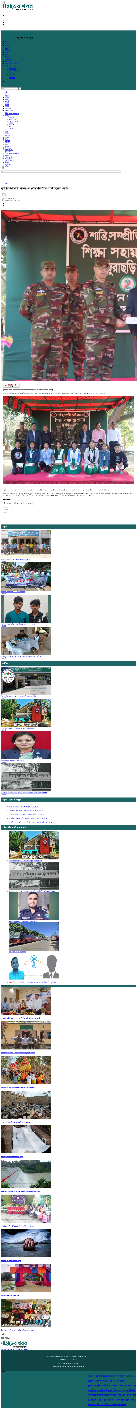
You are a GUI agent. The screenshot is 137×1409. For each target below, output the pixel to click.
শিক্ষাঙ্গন (11, 72)
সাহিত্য (11, 76)
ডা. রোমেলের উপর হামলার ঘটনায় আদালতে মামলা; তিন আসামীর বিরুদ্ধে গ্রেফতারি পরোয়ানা (24, 793)
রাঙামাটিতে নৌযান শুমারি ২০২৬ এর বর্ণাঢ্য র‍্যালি (13, 592)
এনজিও (7, 56)
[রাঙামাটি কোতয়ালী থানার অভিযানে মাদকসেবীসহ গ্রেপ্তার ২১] (26, 558)
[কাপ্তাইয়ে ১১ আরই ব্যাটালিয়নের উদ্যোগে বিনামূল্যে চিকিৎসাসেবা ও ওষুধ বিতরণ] (26, 654)
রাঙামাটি (7, 43)
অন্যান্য (7, 65)
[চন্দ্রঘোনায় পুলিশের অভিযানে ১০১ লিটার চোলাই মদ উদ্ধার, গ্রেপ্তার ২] (26, 622)
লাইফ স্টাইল (12, 74)
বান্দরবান (7, 47)
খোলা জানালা (12, 78)
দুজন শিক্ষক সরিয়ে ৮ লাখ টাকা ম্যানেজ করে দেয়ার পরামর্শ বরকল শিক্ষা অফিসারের (32, 982)
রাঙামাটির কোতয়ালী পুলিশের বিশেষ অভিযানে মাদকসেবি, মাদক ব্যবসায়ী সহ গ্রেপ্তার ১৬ (31, 822)
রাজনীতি (7, 52)
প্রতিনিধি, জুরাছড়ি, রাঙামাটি (9, 198)
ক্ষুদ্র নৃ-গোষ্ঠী (8, 61)
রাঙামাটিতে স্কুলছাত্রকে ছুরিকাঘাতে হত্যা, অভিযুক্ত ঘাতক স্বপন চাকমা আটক (28, 818)
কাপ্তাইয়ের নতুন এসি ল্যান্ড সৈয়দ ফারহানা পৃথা (12, 760)
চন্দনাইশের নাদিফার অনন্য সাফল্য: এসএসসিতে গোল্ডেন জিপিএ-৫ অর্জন (83, 1399)
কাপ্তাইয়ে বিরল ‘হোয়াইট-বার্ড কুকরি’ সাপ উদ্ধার (74, 1404)
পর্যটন (6, 49)
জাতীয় (6, 41)
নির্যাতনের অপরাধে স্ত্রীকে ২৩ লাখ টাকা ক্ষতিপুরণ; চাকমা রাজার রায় (17, 728)
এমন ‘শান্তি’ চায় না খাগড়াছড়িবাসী (17, 952)
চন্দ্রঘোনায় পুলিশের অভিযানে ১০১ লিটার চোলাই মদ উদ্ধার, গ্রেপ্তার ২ (19, 624)
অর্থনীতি (7, 54)
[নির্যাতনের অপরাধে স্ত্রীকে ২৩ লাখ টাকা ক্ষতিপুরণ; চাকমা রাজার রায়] (26, 726)
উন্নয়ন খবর (8, 58)
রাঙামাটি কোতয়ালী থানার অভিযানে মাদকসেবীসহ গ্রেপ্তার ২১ (16, 560)
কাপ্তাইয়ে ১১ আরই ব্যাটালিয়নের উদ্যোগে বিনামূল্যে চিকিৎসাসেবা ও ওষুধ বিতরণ (21, 656)
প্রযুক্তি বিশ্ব (12, 69)
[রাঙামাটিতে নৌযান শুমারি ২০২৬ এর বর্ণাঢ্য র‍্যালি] (26, 590)
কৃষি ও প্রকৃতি (12, 67)
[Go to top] (3, 2)
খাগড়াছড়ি (7, 45)
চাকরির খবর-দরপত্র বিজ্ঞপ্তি (12, 63)
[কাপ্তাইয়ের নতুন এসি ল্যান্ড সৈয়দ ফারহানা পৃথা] (26, 759)
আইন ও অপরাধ (9, 60)
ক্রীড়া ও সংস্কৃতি (13, 70)
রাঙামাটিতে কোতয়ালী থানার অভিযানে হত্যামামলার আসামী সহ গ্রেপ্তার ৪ (27, 814)
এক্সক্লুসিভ (7, 51)
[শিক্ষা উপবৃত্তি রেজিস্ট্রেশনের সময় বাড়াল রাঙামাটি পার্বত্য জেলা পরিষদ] (26, 694)
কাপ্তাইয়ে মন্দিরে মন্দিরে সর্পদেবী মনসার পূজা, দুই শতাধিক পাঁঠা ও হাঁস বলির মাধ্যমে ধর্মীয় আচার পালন (94, 1395)
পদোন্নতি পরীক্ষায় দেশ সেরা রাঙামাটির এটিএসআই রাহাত (23, 921)
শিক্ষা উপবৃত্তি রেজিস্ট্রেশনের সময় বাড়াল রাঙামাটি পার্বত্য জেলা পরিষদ (18, 696)
